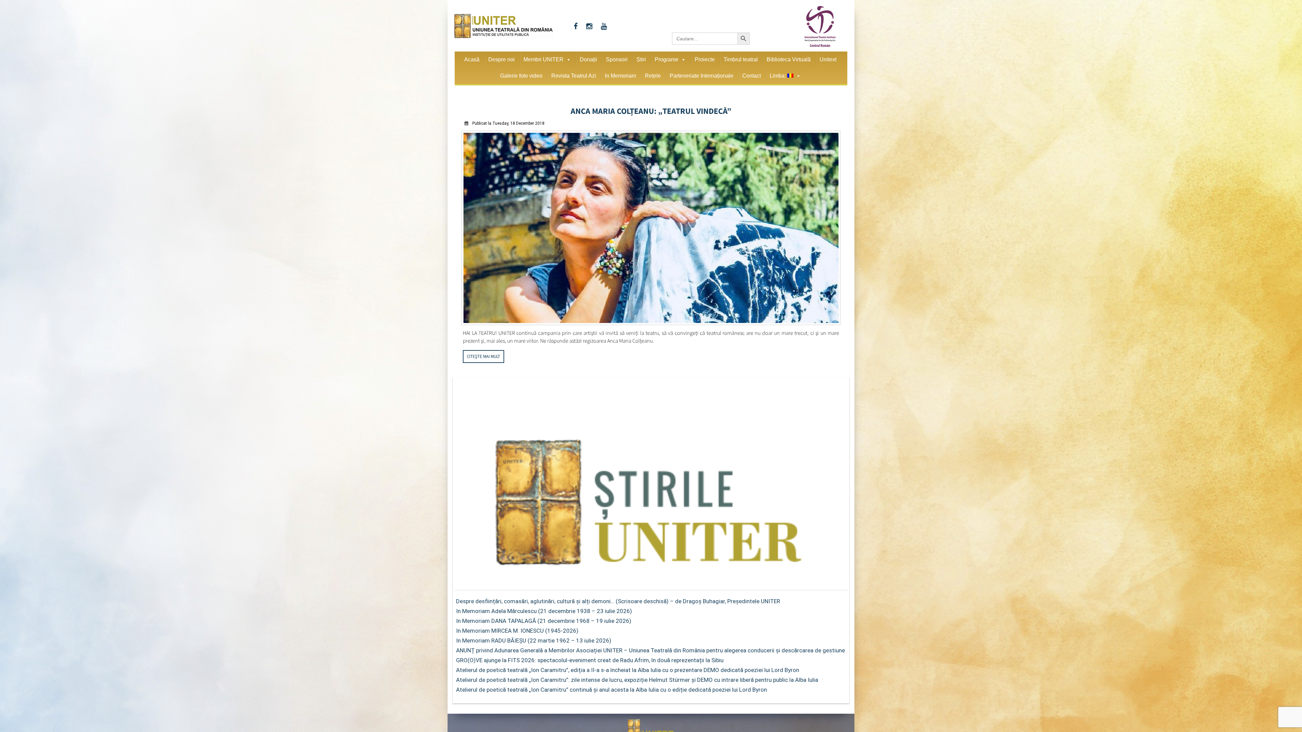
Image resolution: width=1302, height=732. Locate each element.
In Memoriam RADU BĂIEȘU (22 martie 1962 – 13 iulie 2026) (533, 638)
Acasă (471, 59)
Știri (641, 59)
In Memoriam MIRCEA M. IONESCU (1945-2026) (517, 628)
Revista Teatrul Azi (573, 76)
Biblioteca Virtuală (789, 59)
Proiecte (705, 59)
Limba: (778, 76)
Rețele (653, 76)
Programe (666, 59)
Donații (588, 59)
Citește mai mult (483, 354)
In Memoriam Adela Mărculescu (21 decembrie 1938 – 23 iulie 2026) (544, 609)
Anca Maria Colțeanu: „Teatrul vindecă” (651, 110)
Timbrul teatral (741, 59)
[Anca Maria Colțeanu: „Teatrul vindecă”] (651, 321)
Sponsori (617, 59)
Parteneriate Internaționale (701, 76)
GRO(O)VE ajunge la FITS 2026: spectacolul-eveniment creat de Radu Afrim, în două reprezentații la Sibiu (590, 658)
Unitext (828, 59)
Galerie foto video (521, 76)
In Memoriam (620, 76)
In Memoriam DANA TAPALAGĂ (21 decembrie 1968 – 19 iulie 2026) (543, 618)
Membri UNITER (544, 59)
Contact (751, 76)
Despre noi (501, 59)
